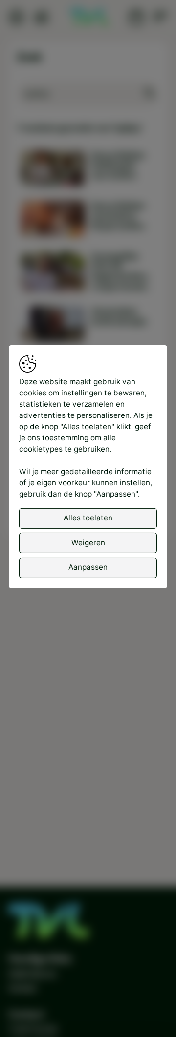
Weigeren (88, 542)
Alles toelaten (88, 517)
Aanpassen (88, 567)
